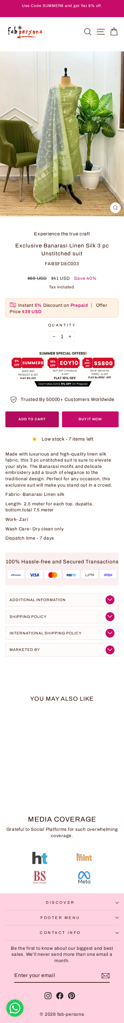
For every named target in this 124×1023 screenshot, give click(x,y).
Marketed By (25, 650)
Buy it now (90, 419)
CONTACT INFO (60, 932)
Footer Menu (60, 918)
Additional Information (38, 600)
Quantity (62, 325)
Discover (60, 902)
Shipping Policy (28, 617)
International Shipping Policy (46, 633)
